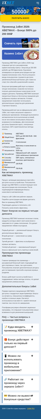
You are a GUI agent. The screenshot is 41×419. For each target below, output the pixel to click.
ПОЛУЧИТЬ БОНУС (20, 18)
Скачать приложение (18, 43)
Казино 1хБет (13, 53)
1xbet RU (31, 408)
